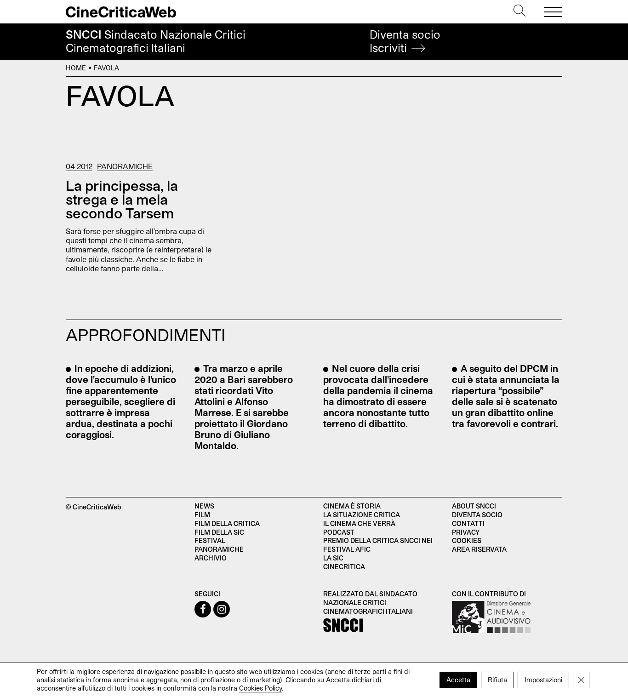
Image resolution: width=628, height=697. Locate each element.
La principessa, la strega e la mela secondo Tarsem (122, 199)
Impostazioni (543, 680)
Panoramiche (125, 166)
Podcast (338, 532)
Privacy (466, 532)
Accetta (458, 680)
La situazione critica (361, 515)
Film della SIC (219, 532)
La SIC (333, 558)
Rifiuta (497, 680)
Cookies (466, 540)
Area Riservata (479, 549)
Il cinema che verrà (359, 523)
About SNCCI (474, 506)
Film (202, 515)
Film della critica (227, 523)
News (204, 506)
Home (76, 68)
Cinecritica (344, 567)
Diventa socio (405, 41)
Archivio (210, 558)
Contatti (468, 523)
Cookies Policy (260, 688)
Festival (209, 540)
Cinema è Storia (352, 506)
